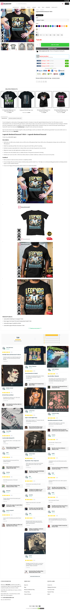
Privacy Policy (27, 591)
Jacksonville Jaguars (56, 78)
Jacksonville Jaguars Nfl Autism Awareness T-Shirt (14, 325)
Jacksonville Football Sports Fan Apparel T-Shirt (13, 319)
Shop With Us (16, 7)
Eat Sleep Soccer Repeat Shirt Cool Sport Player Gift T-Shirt (9, 110)
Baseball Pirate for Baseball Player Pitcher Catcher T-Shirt (43, 110)
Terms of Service (27, 594)
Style (37, 17)
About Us (26, 585)
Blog (25, 587)
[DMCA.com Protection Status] (41, 608)
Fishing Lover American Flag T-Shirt (26, 110)
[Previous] (3, 25)
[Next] (32, 25)
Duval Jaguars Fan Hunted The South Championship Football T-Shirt (17, 321)
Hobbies (34, 7)
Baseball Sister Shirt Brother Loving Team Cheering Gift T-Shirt (61, 110)
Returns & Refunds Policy (29, 589)
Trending (23, 7)
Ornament (48, 7)
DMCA (48, 594)
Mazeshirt (16, 131)
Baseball (42, 9)
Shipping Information (51, 587)
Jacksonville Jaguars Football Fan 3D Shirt (12, 323)
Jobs (39, 7)
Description (4, 118)
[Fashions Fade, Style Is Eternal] (6, 4)
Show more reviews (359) (35, 576)
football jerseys (20, 127)
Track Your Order (50, 589)
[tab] (4, 118)
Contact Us (49, 585)
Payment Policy (50, 591)
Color (37, 23)
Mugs (43, 7)
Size (37, 32)
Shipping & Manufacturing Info (15, 118)
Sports (28, 7)
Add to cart (55, 44)
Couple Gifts (54, 7)
